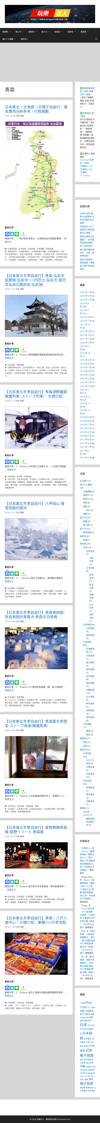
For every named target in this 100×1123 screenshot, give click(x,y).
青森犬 (55, 702)
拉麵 (87, 1018)
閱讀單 (84, 1090)
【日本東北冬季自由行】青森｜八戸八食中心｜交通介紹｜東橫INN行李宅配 (36, 920)
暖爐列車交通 (32, 482)
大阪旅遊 (90, 655)
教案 (86, 1020)
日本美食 (20, 1002)
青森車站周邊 (28, 705)
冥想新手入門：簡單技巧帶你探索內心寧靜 (87, 229)
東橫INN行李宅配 (23, 1008)
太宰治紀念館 (22, 479)
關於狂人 (24, 39)
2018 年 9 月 (86, 417)
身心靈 (86, 525)
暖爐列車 (21, 482)
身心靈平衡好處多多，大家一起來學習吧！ (87, 252)
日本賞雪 (12, 260)
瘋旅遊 (83, 31)
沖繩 (82, 1066)
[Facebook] (7, 232)
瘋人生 (44, 31)
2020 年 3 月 (86, 342)
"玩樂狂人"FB (86, 166)
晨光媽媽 (87, 1059)
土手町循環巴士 (28, 367)
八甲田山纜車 (47, 591)
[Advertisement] (50, 61)
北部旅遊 (90, 628)
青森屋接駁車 (34, 902)
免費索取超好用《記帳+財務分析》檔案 (87, 91)
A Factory (12, 700)
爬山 (88, 510)
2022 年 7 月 (86, 320)
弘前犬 (34, 370)
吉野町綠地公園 (14, 367)
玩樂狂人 (86, 848)
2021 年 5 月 (86, 331)
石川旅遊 (90, 696)
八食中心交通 (47, 1005)
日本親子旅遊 (19, 373)
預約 (37, 806)
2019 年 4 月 (86, 378)
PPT (89, 1007)
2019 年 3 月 (86, 382)
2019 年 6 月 (86, 371)
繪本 (86, 1079)
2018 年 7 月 (86, 424)
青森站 (18, 596)
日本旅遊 (31, 248)
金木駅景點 (46, 485)
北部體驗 (87, 491)
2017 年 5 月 (86, 457)
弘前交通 (55, 367)
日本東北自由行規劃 (17, 257)
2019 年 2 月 (86, 386)
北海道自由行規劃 (38, 251)
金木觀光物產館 (26, 485)
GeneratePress (63, 1119)
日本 (62, 251)
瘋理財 (5, 31)
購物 (88, 731)
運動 (85, 506)
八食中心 (36, 1005)
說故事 (82, 1087)
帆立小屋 (40, 367)
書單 (91, 1063)
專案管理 (87, 532)
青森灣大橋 (46, 702)
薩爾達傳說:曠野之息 (90, 821)
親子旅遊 (48, 373)
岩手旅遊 (22, 248)
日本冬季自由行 (11, 254)
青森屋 (13, 811)
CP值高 (82, 1003)
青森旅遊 (49, 248)
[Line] (17, 232)
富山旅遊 (90, 662)
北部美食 (90, 773)
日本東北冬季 (48, 254)
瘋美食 (70, 31)
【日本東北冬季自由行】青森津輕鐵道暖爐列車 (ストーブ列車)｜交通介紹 (36, 394)
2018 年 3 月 (86, 435)
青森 (41, 260)
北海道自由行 (24, 251)
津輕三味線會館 (46, 482)
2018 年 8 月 (86, 421)
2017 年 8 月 (86, 443)
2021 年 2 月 (86, 338)
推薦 (91, 1017)
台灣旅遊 (87, 624)
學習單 (87, 1014)
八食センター (25, 1005)
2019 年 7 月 (86, 367)
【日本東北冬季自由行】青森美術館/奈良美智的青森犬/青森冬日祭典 (35, 614)
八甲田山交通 (22, 591)
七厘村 (10, 1005)
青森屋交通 (22, 902)
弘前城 (11, 370)
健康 (85, 521)
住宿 (85, 547)
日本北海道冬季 (26, 254)
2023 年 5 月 (86, 295)
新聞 (85, 539)
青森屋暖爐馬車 (24, 811)
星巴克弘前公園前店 (35, 373)
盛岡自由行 (33, 260)
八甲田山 (11, 591)
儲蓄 (92, 1008)
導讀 (92, 1014)
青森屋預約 (46, 902)
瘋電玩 (57, 31)
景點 (87, 1063)
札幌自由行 (22, 260)
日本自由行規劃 (47, 257)
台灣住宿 (90, 551)
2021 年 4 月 (86, 335)
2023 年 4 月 (86, 299)
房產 (85, 742)
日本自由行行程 (33, 257)
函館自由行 (12, 251)
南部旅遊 (90, 635)
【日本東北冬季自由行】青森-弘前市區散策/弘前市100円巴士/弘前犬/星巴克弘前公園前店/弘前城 (35, 280)
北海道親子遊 (53, 251)
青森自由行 (58, 260)
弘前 (48, 367)
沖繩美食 (90, 801)
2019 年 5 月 (86, 374)
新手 (90, 1020)
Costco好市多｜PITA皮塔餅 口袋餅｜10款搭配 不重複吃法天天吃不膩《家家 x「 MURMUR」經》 (87, 918)
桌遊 (85, 502)
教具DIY (86, 499)
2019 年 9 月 (86, 360)
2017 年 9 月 (86, 439)
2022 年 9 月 (86, 317)
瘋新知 (31, 31)
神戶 (89, 1076)
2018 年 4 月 (86, 432)
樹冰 (45, 593)
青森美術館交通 (15, 705)
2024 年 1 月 (86, 292)
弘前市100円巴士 (23, 370)
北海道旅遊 (12, 248)
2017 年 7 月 (86, 447)
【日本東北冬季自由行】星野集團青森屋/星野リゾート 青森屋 (36, 829)
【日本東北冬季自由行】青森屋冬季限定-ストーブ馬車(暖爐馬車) (36, 723)
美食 (91, 1079)
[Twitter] (12, 232)
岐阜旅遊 (90, 669)
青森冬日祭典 (25, 702)
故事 (82, 1020)
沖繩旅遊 (90, 689)
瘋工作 (18, 31)
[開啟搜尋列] (96, 39)
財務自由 (89, 1087)
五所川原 (11, 479)
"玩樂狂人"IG (86, 169)
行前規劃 (40, 248)
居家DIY (86, 495)
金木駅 (37, 485)
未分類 (19, 476)
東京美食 (90, 794)
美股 (85, 745)
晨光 (82, 1059)
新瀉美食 (90, 787)
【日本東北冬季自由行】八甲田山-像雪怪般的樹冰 (35, 505)
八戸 (17, 1005)
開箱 (85, 513)
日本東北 (37, 254)
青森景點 (48, 260)
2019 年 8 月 (86, 363)
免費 (82, 1010)
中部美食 (90, 767)
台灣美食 (87, 753)
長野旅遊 (90, 710)
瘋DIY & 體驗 (7, 39)
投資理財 (82, 1017)
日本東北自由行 (57, 479)
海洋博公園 (83, 1073)
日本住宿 (11, 806)
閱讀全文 (9, 357)
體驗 (93, 1091)
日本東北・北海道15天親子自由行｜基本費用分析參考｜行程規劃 (36, 109)
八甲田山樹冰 (35, 591)
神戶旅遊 (90, 703)
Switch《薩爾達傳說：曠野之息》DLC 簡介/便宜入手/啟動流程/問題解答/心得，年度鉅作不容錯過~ (87, 860)
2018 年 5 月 (86, 428)
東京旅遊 (90, 683)
